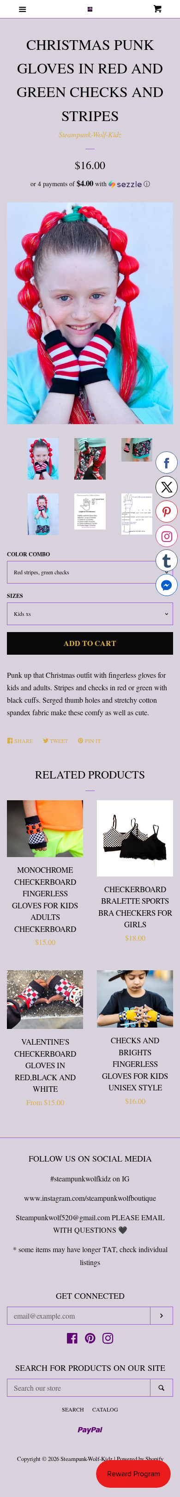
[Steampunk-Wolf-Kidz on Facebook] (72, 1340)
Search (73, 1409)
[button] (90, 184)
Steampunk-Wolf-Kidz (90, 134)
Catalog (105, 1409)
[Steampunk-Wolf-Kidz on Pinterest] (90, 1340)
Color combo (28, 554)
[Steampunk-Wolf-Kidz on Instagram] (108, 1340)
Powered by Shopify (140, 1458)
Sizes (15, 596)
